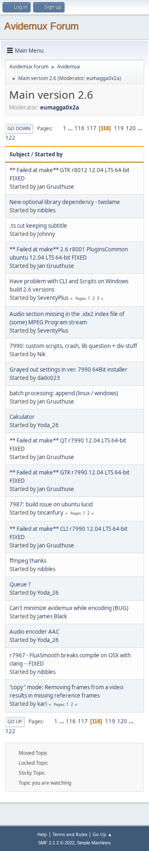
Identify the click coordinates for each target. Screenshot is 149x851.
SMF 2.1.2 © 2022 (56, 842)
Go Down (19, 128)
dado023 (48, 378)
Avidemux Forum (41, 26)
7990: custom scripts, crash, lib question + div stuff (73, 346)
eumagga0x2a (103, 78)
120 (131, 128)
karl (42, 704)
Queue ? (20, 584)
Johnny (46, 234)
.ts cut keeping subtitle (38, 225)
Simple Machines (94, 842)
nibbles (46, 210)
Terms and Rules (70, 834)
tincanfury (50, 512)
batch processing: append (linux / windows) (64, 393)
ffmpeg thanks (28, 560)
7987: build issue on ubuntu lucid (51, 504)
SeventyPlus (52, 297)
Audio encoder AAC (34, 631)
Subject (20, 154)
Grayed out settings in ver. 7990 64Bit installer (68, 369)
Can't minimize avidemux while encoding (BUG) (69, 608)
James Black (52, 616)
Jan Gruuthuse (55, 186)
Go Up (14, 721)
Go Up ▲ (102, 834)
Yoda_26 (48, 425)
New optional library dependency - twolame (65, 202)
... (71, 128)
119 (119, 128)
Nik (41, 354)
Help (42, 834)
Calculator (22, 417)
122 (10, 137)
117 (91, 128)
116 (79, 128)
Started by (49, 154)
